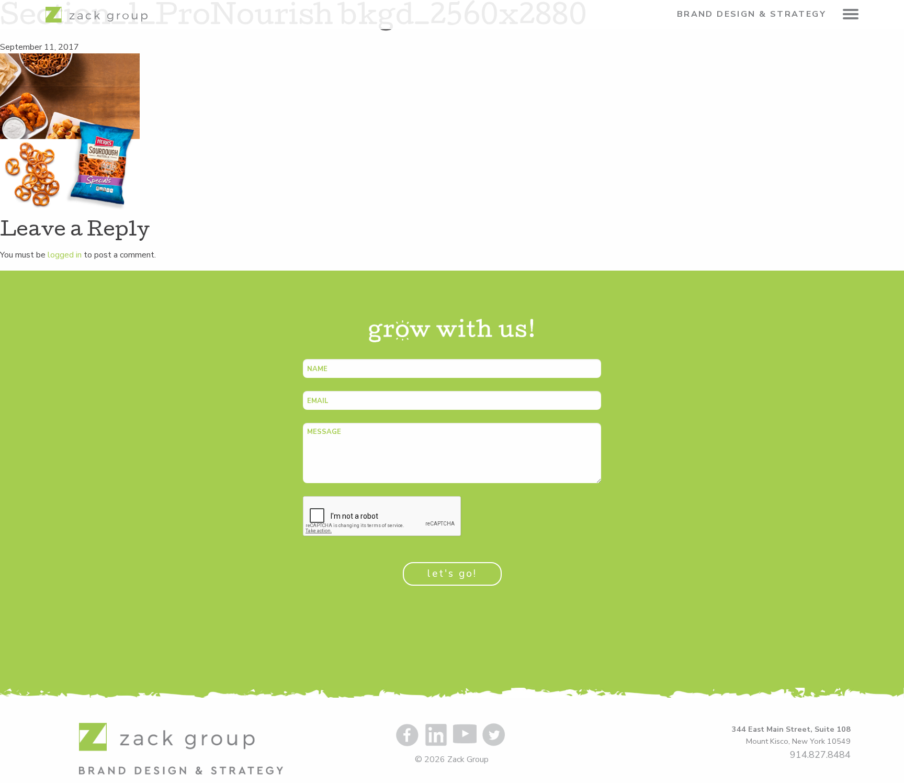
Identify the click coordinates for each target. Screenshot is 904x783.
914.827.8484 (820, 754)
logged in (65, 255)
